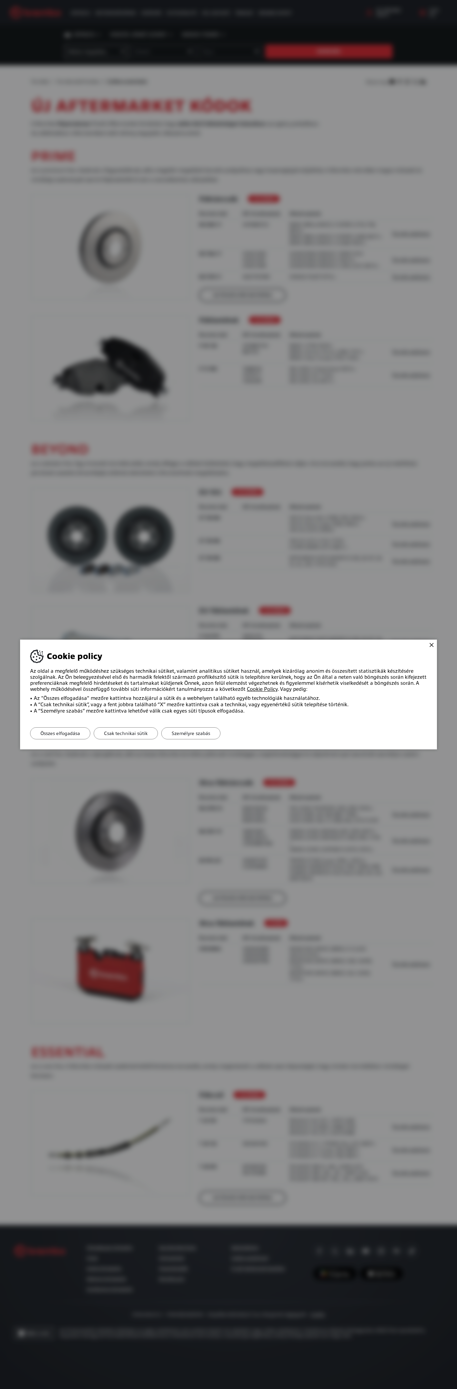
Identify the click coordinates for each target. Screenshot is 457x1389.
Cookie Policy (262, 689)
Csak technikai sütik (126, 733)
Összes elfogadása (60, 733)
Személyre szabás (191, 733)
